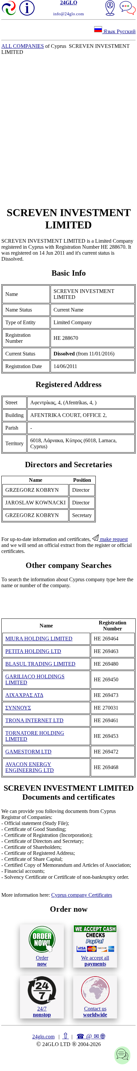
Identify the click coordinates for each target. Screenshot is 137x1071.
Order (42, 961)
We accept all (95, 961)
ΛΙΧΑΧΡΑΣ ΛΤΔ (24, 695)
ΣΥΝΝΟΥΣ (18, 708)
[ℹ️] (27, 8)
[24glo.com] (9, 8)
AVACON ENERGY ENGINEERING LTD (29, 767)
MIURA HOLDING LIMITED (38, 638)
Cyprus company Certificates (81, 895)
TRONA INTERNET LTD (34, 720)
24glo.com (43, 1036)
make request (113, 539)
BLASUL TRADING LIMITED (40, 664)
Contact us (95, 1011)
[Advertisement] (68, 130)
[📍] (110, 8)
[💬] (128, 8)
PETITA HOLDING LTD (33, 651)
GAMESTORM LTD (28, 751)
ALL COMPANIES (22, 46)
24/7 (42, 1011)
